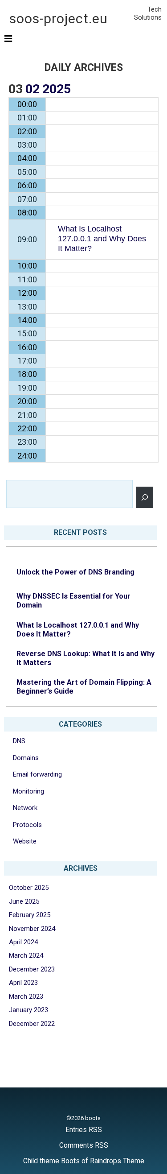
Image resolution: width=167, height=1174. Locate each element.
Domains (26, 758)
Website (25, 841)
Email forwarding (37, 774)
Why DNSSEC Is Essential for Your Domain (73, 600)
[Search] (144, 497)
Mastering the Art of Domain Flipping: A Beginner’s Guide (83, 686)
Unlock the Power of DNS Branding (75, 572)
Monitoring (28, 791)
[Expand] (8, 39)
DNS (19, 741)
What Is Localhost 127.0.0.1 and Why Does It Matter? (77, 629)
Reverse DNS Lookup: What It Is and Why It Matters (85, 658)
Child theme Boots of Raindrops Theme (83, 1161)
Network (25, 808)
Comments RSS (83, 1145)
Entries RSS (83, 1129)
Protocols (27, 825)
